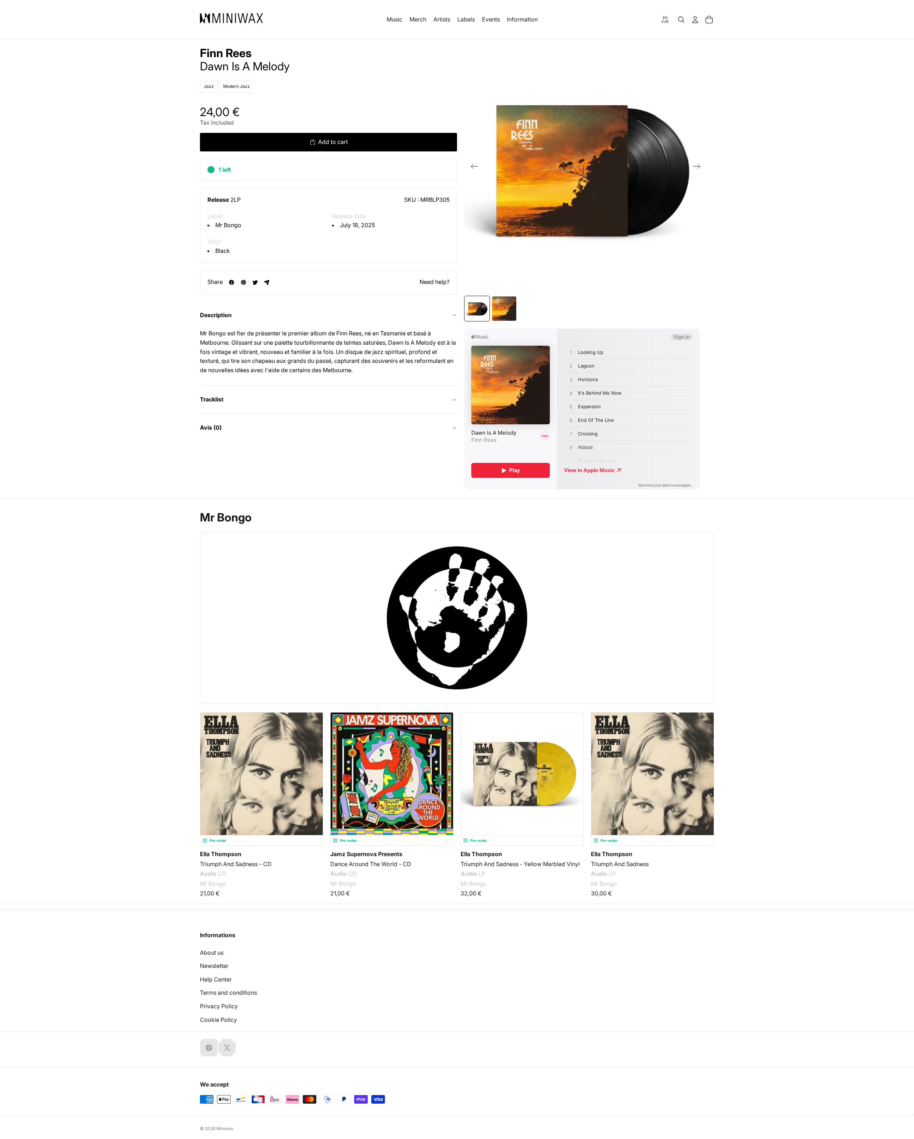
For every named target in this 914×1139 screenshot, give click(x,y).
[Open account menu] (695, 20)
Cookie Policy (218, 1019)
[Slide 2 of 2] (504, 308)
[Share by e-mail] (267, 282)
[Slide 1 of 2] (477, 308)
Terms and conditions (228, 992)
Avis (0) (211, 427)
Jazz (209, 86)
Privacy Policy (219, 1006)
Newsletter (214, 965)
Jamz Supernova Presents (366, 854)
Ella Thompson (220, 854)
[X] (227, 1047)
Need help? (435, 281)
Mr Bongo (228, 225)
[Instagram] (209, 1047)
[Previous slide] (472, 168)
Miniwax (224, 1128)
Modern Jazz (236, 86)
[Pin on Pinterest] (243, 282)
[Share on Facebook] (231, 282)
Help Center (216, 979)
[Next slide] (699, 168)
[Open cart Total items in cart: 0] (709, 20)
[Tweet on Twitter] (255, 282)
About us (212, 952)
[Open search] (681, 20)
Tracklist (212, 399)
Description (216, 315)
